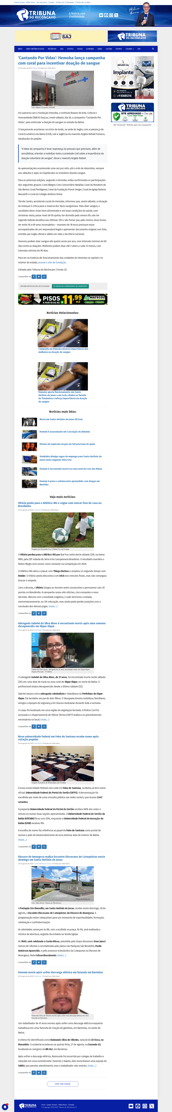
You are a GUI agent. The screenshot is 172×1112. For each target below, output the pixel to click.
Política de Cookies (83, 2)
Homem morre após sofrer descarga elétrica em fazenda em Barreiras (60, 972)
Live (139, 49)
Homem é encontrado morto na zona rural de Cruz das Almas (71, 468)
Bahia (35, 68)
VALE (61, 49)
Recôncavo (52, 49)
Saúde (99, 49)
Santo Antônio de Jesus (35, 49)
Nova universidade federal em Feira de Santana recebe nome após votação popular (58, 738)
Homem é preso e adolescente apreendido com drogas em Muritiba (70, 483)
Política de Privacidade (65, 2)
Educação (38, 743)
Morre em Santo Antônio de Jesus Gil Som (61, 419)
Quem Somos (19, 2)
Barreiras (38, 976)
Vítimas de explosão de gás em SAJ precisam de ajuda (67, 444)
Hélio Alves (30, 2)
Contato (51, 2)
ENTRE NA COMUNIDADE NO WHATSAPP (71, 286)
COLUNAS (129, 49)
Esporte (119, 49)
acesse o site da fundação (52, 262)
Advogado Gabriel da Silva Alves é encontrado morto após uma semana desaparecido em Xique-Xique (62, 625)
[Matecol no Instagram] (62, 299)
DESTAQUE (38, 630)
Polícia (79, 49)
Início (43, 1105)
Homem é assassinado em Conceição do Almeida (65, 431)
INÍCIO (20, 49)
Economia (90, 49)
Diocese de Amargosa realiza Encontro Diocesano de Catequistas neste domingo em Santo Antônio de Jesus (61, 858)
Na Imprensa (42, 2)
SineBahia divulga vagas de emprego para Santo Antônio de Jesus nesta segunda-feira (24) (71, 458)
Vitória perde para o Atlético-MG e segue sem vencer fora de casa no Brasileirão (60, 504)
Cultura (109, 49)
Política (70, 49)
